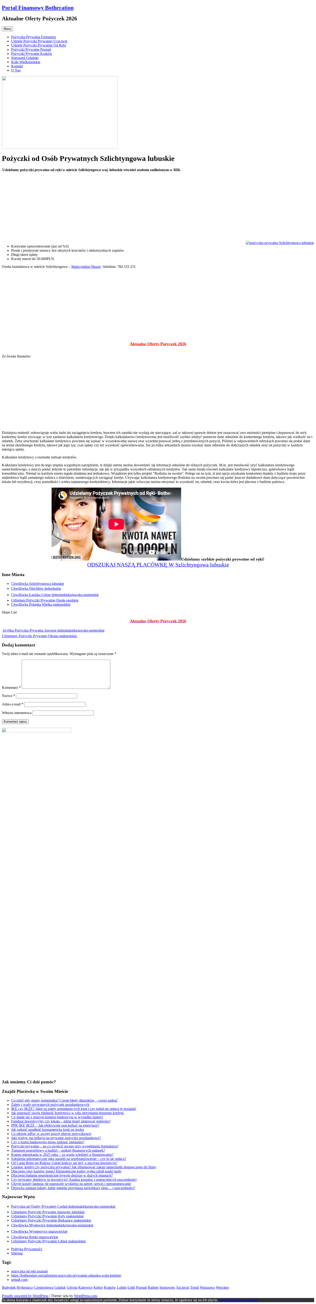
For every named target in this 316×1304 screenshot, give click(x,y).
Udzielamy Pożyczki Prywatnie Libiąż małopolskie (48, 1241)
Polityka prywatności (243, 1300)
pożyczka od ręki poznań (29, 1271)
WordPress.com (85, 1296)
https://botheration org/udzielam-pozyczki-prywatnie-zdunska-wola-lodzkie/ (66, 1275)
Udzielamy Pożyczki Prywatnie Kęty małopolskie (47, 1216)
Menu (7, 29)
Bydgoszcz (25, 1287)
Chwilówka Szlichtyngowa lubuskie (37, 584)
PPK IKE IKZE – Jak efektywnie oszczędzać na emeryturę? (55, 1125)
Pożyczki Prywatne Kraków (31, 54)
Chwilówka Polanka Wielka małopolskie (41, 604)
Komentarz (11, 688)
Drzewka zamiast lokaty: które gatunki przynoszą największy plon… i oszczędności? (73, 1188)
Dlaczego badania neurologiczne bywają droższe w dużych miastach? (62, 1175)
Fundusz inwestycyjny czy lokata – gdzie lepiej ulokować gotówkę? (61, 1121)
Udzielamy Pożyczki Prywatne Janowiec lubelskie (48, 1212)
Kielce (98, 1287)
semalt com (19, 1280)
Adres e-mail (12, 704)
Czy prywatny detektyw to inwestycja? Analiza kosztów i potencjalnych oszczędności (73, 1180)
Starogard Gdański (24, 58)
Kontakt (17, 66)
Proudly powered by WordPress (25, 1296)
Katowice (85, 1287)
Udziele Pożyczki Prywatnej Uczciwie (39, 41)
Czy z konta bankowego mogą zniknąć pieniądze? (47, 1142)
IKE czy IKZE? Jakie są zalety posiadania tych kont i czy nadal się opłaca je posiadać (73, 1109)
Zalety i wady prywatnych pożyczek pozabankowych (50, 1105)
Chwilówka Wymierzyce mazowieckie (39, 1231)
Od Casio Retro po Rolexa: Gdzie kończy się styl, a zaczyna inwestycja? (64, 1163)
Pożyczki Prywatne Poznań (31, 49)
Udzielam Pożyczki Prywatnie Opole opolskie (44, 600)
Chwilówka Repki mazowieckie (34, 1237)
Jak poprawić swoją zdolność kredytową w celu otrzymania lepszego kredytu (67, 1113)
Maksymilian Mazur (86, 267)
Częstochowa (43, 1287)
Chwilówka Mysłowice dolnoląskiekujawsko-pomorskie (52, 1225)
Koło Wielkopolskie (25, 62)
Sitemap (17, 1253)
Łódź (131, 1287)
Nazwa (8, 696)
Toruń (194, 1287)
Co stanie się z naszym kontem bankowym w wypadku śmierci (57, 1117)
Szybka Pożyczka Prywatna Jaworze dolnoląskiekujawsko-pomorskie (53, 630)
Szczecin (182, 1287)
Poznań (141, 1287)
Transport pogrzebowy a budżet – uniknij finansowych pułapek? (58, 1150)
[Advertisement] (140, 208)
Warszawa (207, 1287)
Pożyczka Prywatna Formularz (33, 37)
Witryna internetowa (16, 713)
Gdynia (72, 1287)
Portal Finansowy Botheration (38, 8)
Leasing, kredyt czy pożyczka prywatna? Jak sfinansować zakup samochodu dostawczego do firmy (83, 1167)
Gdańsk (60, 1287)
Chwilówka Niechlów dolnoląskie (36, 588)
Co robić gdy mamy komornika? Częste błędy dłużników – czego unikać (64, 1100)
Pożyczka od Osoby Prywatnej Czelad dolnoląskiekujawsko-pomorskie (63, 1206)
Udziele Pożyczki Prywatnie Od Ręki (38, 45)
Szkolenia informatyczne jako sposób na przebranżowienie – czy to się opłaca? (68, 1159)
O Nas (16, 70)
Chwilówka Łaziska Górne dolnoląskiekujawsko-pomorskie (55, 595)
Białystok (9, 1287)
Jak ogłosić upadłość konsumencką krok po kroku (47, 1130)
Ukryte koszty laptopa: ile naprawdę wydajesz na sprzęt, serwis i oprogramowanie (71, 1184)
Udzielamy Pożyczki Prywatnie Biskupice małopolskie (51, 1220)
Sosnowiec (167, 1287)
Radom (153, 1287)
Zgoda (223, 1300)
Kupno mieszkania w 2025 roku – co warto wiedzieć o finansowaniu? (62, 1155)
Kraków (110, 1287)
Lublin (122, 1287)
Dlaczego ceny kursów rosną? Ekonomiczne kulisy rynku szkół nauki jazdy (66, 1171)
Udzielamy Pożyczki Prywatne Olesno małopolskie (40, 636)
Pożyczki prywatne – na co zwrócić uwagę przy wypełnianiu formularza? (64, 1146)
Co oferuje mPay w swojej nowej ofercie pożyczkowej (51, 1134)
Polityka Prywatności (26, 1249)
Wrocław (222, 1287)
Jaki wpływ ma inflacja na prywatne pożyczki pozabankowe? (56, 1138)
